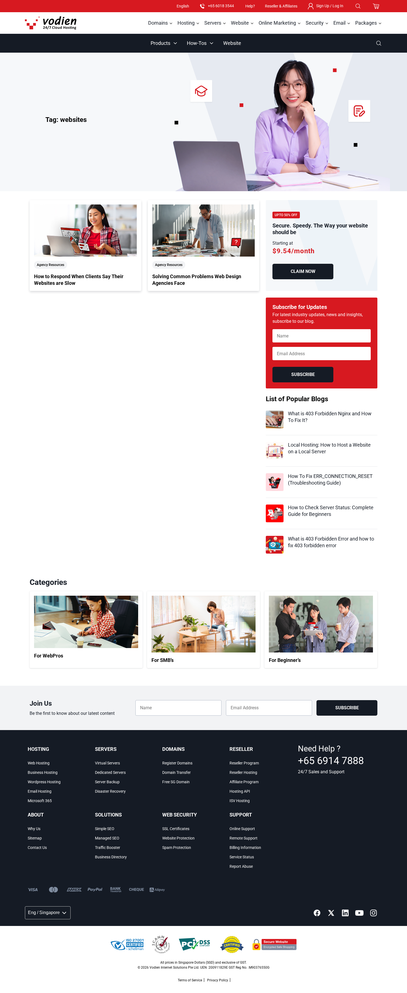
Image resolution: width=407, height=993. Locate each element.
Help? (250, 6)
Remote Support (243, 838)
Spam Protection (176, 847)
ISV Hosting (240, 801)
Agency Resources (50, 265)
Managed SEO (107, 838)
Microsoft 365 (40, 801)
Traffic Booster (107, 847)
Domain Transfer (176, 772)
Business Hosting (43, 772)
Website (232, 43)
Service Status (242, 857)
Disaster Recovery (110, 791)
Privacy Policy (217, 980)
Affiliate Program (244, 782)
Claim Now (303, 271)
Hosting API (240, 791)
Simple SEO (104, 828)
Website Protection (178, 838)
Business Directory (111, 857)
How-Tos (197, 43)
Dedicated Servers (110, 772)
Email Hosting (39, 791)
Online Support (242, 828)
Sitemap (35, 838)
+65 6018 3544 (221, 6)
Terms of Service (190, 980)
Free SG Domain (176, 782)
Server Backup (107, 782)
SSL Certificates (175, 828)
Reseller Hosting (243, 772)
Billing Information (245, 847)
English (183, 6)
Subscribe (303, 374)
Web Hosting (39, 763)
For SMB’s (162, 660)
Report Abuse (241, 866)
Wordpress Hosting (44, 782)
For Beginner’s (285, 660)
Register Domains (177, 763)
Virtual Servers (107, 763)
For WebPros (48, 656)
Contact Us (37, 847)
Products (160, 43)
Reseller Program (244, 763)
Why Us (34, 828)
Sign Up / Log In (329, 6)
